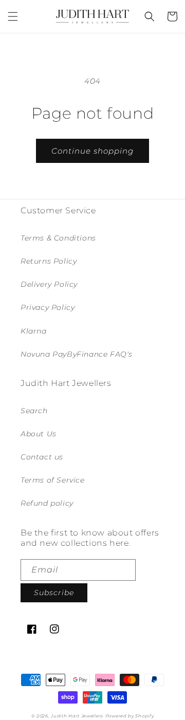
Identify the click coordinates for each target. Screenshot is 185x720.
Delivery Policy (49, 284)
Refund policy (47, 503)
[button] (13, 16)
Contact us (42, 456)
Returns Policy (49, 261)
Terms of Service (53, 480)
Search (34, 410)
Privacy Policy (48, 307)
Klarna (34, 331)
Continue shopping (92, 151)
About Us (39, 433)
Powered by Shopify (129, 715)
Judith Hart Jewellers (77, 715)
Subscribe (54, 592)
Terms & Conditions (58, 238)
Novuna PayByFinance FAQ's (77, 354)
